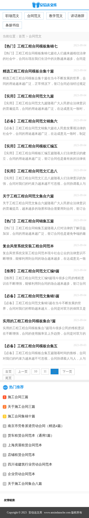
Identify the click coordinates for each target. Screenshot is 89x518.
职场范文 (12, 16)
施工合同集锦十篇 (21, 416)
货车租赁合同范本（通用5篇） (31, 435)
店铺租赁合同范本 (21, 455)
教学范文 (56, 16)
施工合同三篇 (18, 397)
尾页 (8, 378)
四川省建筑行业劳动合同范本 (30, 464)
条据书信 (12, 25)
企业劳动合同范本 (21, 474)
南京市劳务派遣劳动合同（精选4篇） (36, 426)
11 (45, 371)
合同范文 (34, 16)
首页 (22, 36)
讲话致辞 (77, 16)
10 (35, 371)
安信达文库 (35, 512)
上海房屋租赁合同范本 (25, 445)
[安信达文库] (44, 5)
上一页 (23, 371)
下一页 (67, 371)
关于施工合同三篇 (21, 406)
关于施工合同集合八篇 (25, 483)
